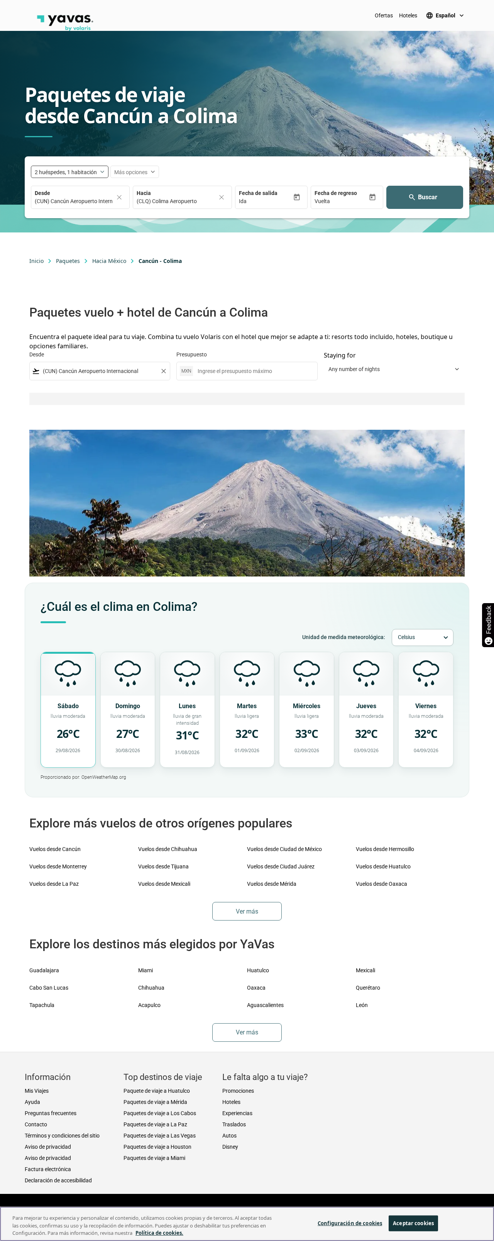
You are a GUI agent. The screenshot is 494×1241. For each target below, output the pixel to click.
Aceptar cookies (413, 1222)
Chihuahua (151, 988)
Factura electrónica (48, 1169)
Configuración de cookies (350, 1222)
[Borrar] (119, 197)
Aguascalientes (265, 1005)
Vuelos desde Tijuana (163, 866)
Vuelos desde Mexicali (164, 884)
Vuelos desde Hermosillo (385, 849)
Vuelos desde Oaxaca (381, 884)
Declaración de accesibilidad (58, 1180)
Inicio (36, 260)
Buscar (427, 197)
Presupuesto (191, 354)
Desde (42, 193)
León (362, 1005)
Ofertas (384, 15)
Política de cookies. (159, 1232)
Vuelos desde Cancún (55, 849)
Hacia (144, 193)
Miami (145, 970)
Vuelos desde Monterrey (58, 866)
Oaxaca (256, 988)
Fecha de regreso (336, 193)
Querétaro (368, 988)
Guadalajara (44, 970)
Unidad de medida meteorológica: (343, 637)
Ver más (247, 911)
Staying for (340, 355)
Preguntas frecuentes (50, 1113)
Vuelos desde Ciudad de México (284, 849)
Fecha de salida (258, 193)
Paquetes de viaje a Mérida (155, 1102)
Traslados (234, 1124)
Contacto (36, 1124)
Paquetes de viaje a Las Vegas (160, 1135)
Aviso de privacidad (48, 1147)
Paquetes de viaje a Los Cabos (160, 1113)
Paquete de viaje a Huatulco (157, 1091)
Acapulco (149, 1005)
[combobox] (100, 371)
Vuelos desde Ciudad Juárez (281, 866)
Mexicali (365, 970)
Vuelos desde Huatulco (383, 866)
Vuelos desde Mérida (271, 884)
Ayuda (32, 1102)
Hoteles (408, 15)
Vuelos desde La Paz (54, 884)
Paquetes (68, 260)
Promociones (238, 1091)
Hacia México (109, 260)
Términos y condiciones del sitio (62, 1135)
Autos (229, 1135)
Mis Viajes (37, 1091)
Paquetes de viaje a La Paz (155, 1124)
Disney (230, 1147)
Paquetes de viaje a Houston (157, 1147)
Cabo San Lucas (48, 988)
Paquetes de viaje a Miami (154, 1158)
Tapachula (41, 1005)
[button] (266, 201)
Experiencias (237, 1113)
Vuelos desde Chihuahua (167, 849)
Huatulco (258, 970)
